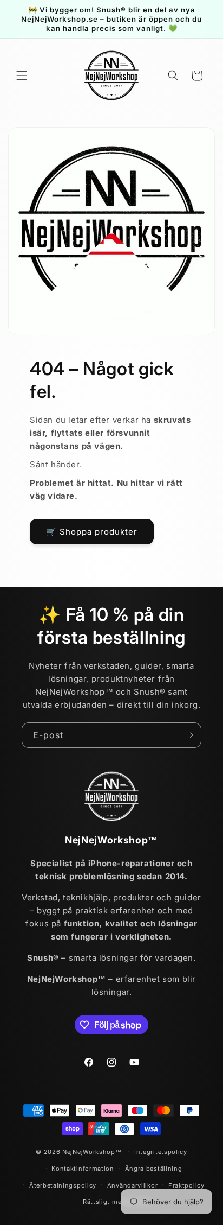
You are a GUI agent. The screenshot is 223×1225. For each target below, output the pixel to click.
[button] (22, 75)
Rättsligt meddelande (117, 1201)
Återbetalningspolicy (62, 1185)
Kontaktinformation (82, 1168)
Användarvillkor (132, 1185)
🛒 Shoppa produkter (91, 531)
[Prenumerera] (189, 735)
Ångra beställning (153, 1168)
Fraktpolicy (186, 1185)
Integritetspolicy (160, 1152)
